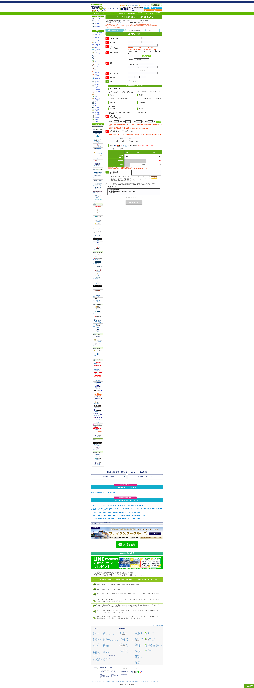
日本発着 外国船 (106, 645)
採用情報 (148, 5)
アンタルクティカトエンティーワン (152, 646)
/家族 (117, 8)
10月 (111, 11)
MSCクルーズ (122, 635)
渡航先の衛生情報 (124, 672)
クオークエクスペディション (97, 309)
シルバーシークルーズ (139, 633)
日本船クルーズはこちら (109, 476)
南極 (95, 103)
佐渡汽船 (136, 656)
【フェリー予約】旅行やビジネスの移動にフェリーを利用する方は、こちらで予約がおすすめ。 (118, 518)
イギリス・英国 (95, 645)
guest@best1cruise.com (145, 669)
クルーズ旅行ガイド (96, 653)
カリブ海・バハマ (96, 633)
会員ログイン (129, 5)
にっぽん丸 (122, 632)
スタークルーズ (122, 639)
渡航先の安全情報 (124, 671)
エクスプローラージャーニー (97, 214)
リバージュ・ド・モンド (97, 292)
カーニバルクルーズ (123, 644)
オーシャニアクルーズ (124, 650)
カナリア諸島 (97, 89)
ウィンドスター (148, 649)
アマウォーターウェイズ (97, 264)
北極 (95, 105)
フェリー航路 (97, 40)
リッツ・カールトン (97, 248)
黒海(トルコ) (95, 646)
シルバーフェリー (138, 658)
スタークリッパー (149, 650)
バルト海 (96, 60)
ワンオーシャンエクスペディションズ (97, 322)
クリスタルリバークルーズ (97, 301)
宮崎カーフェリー (138, 651)
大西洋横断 (97, 117)
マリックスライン (138, 646)
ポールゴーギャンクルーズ (139, 638)
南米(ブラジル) (95, 640)
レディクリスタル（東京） (97, 460)
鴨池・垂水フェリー (138, 657)
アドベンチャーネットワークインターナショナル (154, 645)
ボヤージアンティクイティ (97, 193)
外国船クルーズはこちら (145, 476)
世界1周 (96, 119)
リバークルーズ (149, 13)
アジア (94, 634)
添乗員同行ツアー (114, 13)
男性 (131, 51)
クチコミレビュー (147, 681)
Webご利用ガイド (136, 5)
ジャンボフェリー (138, 652)
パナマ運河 (97, 107)
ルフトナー (148, 634)
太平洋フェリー (137, 644)
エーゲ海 (112, 7)
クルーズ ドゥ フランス (97, 166)
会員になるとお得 (143, 5)
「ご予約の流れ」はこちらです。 (123, 22)
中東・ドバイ (97, 84)
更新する (159, 121)
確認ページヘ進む (134, 202)
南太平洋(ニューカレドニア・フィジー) (109, 634)
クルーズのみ (96, 13)
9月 (108, 11)
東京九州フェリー (138, 662)
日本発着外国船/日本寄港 (122, 13)
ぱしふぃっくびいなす (124, 633)
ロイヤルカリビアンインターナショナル (126, 640)
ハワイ (109, 7)
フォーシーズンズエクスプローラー (97, 445)
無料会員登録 (123, 5)
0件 (160, 4)
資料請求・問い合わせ (115, 672)
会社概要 (102, 671)
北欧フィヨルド (95, 638)
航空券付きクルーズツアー (110, 681)
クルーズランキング (154, 681)
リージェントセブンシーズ (97, 229)
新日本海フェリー (138, 649)
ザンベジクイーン (149, 635)
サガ (136, 639)
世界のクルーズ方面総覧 (98, 32)
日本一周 (104, 644)
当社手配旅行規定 (103, 675)
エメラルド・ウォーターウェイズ (97, 279)
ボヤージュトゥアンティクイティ (125, 652)
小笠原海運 (137, 663)
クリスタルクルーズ (138, 632)
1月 (117, 11)
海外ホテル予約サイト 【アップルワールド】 (104, 492)
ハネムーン (114, 8)
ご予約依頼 (113, 671)
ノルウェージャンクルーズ (97, 142)
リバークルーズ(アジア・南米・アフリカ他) (110, 640)
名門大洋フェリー (138, 650)
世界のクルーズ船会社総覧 (97, 126)
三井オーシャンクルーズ (97, 356)
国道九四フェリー (138, 655)
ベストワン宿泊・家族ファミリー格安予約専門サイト (102, 658)
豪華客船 (136, 681)
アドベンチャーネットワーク (97, 327)
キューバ (96, 94)
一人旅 (115, 7)
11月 (113, 11)
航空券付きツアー (105, 13)
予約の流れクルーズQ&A (158, 13)
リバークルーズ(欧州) (106, 639)
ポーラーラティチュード (97, 314)
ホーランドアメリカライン (97, 178)
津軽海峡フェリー (138, 645)
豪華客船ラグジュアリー (140, 13)
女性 (136, 51)
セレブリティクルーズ (124, 649)
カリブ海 (109, 8)
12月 (115, 11)
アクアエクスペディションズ (97, 288)
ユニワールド (148, 633)
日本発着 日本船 (131, 13)
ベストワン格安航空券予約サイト (98, 659)
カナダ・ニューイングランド (97, 75)
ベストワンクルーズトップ (95, 681)
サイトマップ (124, 674)
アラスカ (96, 58)
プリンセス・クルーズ (124, 646)
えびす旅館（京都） (96, 661)
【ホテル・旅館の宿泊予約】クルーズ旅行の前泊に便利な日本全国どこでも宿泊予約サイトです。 (119, 515)
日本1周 (96, 121)
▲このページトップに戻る (157, 625)
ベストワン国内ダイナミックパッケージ (99, 660)
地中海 (96, 47)
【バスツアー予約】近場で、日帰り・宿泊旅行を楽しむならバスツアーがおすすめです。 (116, 512)
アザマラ (121, 651)
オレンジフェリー (138, 661)
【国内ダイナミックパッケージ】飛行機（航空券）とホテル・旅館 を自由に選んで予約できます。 (119, 505)
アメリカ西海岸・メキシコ (97, 639)
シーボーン (137, 634)
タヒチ (96, 96)
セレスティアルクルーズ (97, 158)
